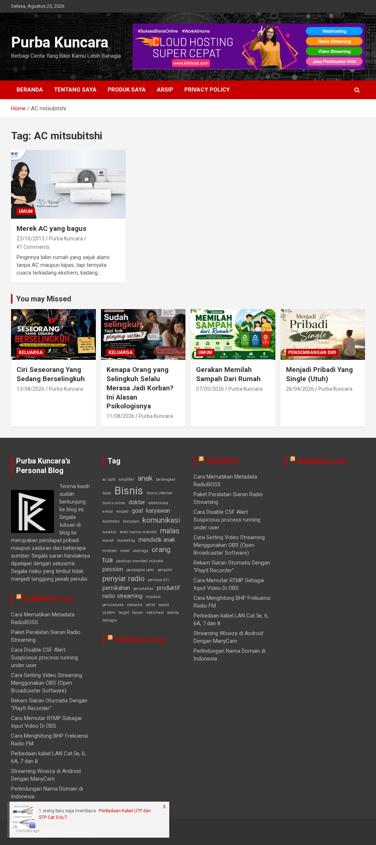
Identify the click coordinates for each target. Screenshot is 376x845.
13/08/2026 (30, 389)
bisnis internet (159, 493)
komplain (131, 521)
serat (150, 604)
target (124, 612)
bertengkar (166, 479)
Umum (26, 211)
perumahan (143, 588)
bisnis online (113, 503)
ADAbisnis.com (140, 639)
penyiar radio (123, 578)
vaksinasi (155, 612)
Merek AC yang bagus (51, 228)
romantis (134, 604)
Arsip (165, 89)
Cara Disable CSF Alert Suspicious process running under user (44, 658)
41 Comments (33, 247)
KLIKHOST (223, 460)
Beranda (30, 89)
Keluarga (31, 352)
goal (137, 510)
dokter (137, 502)
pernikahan (116, 587)
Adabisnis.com (322, 460)
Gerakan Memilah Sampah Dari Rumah (228, 374)
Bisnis (129, 490)
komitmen (111, 521)
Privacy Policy (207, 89)
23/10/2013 (30, 238)
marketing (126, 540)
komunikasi (161, 520)
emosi (107, 511)
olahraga (140, 550)
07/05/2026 (210, 389)
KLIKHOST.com (48, 598)
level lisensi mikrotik (138, 532)
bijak (106, 493)
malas (170, 530)
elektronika (158, 503)
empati (122, 511)
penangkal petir (140, 569)
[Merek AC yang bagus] (68, 184)
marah (108, 540)
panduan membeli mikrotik (139, 561)
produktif (168, 587)
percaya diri (158, 579)
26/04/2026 (300, 389)
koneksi (109, 532)
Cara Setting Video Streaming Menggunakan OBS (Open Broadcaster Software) (46, 683)
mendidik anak (156, 539)
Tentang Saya (75, 89)
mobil (125, 550)
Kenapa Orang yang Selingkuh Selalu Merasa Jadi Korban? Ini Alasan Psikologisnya (139, 387)
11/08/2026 (120, 416)
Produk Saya (127, 89)
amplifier (126, 479)
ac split (108, 479)
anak (145, 478)
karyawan (158, 510)
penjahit (165, 569)
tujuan (137, 612)
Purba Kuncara (59, 42)
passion (112, 569)
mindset (109, 550)
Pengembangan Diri (312, 352)
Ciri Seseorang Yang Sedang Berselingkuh (51, 374)
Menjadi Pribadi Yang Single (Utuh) (319, 374)
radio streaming (122, 595)
